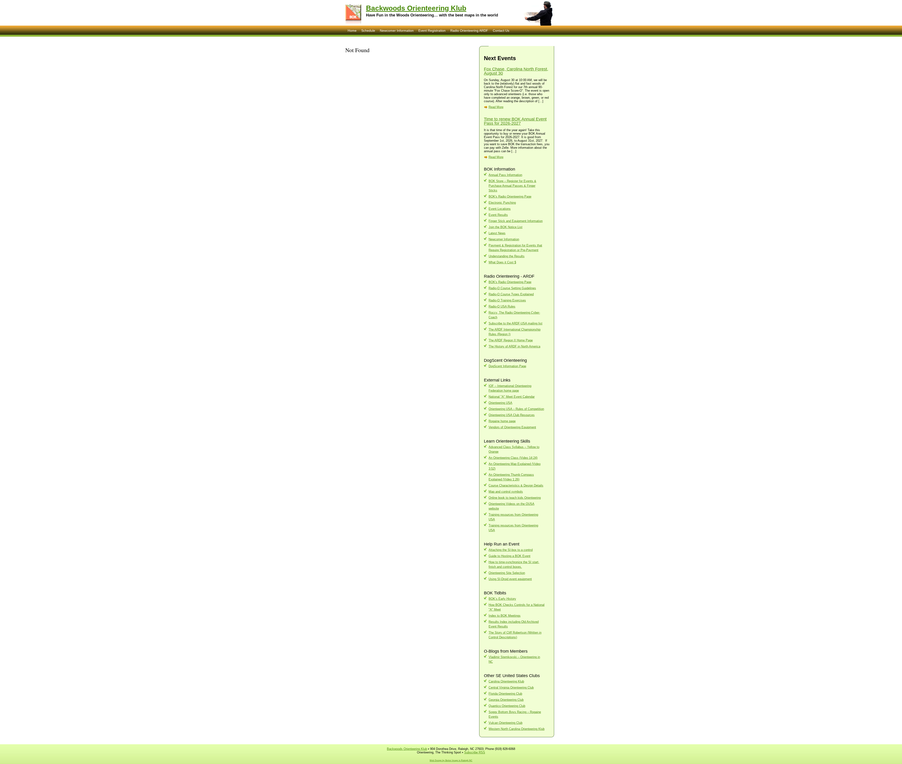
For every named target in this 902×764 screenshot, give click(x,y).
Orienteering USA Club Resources (512, 415)
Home (352, 30)
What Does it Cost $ (502, 262)
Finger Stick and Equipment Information (516, 221)
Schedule (368, 30)
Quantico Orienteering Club (507, 706)
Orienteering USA (500, 403)
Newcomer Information (397, 30)
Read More (496, 107)
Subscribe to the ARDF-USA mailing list (515, 323)
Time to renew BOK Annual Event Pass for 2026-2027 (515, 121)
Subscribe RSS (474, 752)
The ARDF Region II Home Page (511, 340)
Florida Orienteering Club (505, 693)
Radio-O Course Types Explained (511, 294)
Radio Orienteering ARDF (469, 30)
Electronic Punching (502, 202)
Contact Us (501, 30)
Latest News (497, 233)
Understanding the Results (507, 256)
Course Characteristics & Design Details (516, 485)
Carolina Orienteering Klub (506, 681)
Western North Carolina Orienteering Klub (516, 729)
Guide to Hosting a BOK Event (509, 556)
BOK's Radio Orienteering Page (510, 196)
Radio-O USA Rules (502, 306)
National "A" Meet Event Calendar (512, 396)
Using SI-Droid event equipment (510, 579)
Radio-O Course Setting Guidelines (512, 288)
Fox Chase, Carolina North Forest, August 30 (516, 71)
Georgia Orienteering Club (506, 700)
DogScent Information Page (507, 366)
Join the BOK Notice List (505, 227)
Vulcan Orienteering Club (505, 723)
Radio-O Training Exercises (507, 300)
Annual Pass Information (505, 175)
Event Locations (500, 208)
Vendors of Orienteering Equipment (512, 427)
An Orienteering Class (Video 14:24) (513, 458)
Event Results (498, 215)
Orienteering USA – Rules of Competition (516, 409)
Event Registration (432, 30)
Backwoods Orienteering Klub (416, 8)
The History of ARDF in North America (514, 346)
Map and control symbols (506, 491)
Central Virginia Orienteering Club (511, 687)
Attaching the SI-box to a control (511, 550)
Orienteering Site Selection (507, 573)
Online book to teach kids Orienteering (515, 497)
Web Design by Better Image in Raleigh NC (451, 760)
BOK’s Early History (502, 598)
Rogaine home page (502, 421)
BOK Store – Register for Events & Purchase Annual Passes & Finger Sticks (512, 185)
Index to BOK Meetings (505, 615)
